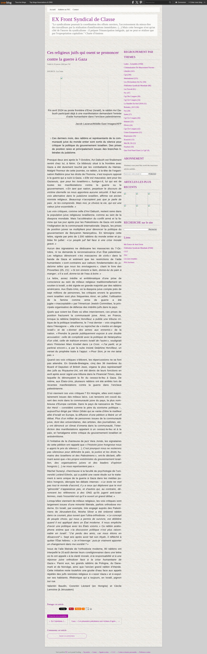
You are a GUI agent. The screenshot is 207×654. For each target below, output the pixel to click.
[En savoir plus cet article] (130, 198)
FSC (66, 652)
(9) (136, 150)
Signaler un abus (104, 652)
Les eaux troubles (130, 259)
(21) (133, 132)
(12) (129, 140)
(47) (127, 93)
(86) (137, 86)
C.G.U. (114, 652)
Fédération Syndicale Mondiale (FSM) (138, 248)
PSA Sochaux (129, 262)
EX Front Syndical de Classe (83, 19)
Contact (76, 10)
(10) (129, 147)
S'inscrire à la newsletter (57, 616)
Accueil (52, 10)
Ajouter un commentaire (67, 636)
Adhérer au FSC (64, 10)
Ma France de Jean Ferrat (133, 244)
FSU (125, 255)
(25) (128, 122)
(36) (132, 96)
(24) (128, 125)
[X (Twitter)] (136, 2)
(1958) (133, 64)
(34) (132, 100)
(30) (131, 107)
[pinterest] (140, 2)
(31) (135, 104)
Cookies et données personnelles (127, 652)
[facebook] (132, 2)
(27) (128, 114)
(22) (132, 129)
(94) (135, 82)
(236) (127, 75)
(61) (130, 89)
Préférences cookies (144, 652)
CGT (126, 252)
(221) (131, 78)
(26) (132, 118)
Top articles (86, 652)
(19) (130, 136)
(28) (127, 111)
